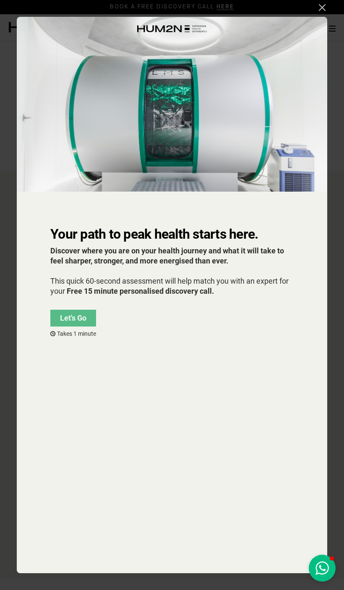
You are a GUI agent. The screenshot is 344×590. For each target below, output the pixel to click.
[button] (322, 568)
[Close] (322, 8)
